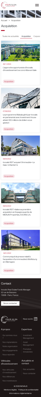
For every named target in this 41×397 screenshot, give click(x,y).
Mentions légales (10, 390)
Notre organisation (10, 346)
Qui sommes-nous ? (10, 336)
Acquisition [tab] (26, 36)
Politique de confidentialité (28, 390)
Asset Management (28, 343)
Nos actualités (29, 369)
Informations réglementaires (20, 393)
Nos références (9, 376)
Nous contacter (10, 303)
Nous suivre (28, 319)
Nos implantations (10, 342)
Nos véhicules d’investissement (9, 371)
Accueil (4, 20)
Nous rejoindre (9, 354)
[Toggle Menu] (37, 5)
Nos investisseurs (10, 381)
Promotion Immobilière (28, 350)
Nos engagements (10, 350)
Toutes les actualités (10, 36)
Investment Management (28, 336)
